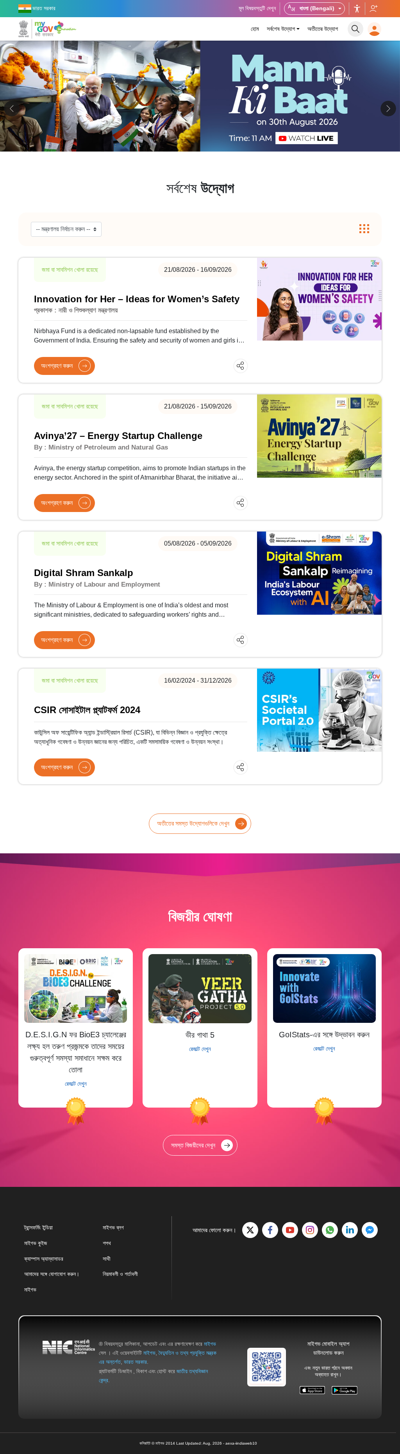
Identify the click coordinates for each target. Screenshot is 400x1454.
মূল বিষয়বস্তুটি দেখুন (257, 8)
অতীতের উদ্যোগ (322, 28)
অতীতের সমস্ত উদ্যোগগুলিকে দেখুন (193, 823)
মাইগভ (30, 1289)
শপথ (107, 1243)
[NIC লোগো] (69, 1362)
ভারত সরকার (135, 1362)
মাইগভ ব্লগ (113, 1227)
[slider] (200, 107)
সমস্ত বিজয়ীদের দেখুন (193, 1145)
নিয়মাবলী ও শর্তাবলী (120, 1274)
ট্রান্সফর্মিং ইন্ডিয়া (38, 1227)
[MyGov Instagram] (310, 1230)
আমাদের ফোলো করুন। (373, 8)
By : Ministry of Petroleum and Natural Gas (101, 447)
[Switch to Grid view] (364, 229)
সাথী (107, 1259)
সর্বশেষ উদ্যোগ (281, 28)
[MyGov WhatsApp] (330, 1230)
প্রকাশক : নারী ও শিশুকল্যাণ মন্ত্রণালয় (76, 310)
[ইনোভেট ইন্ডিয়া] (66, 27)
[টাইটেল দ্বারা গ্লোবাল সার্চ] (355, 29)
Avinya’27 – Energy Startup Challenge (118, 435)
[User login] (374, 29)
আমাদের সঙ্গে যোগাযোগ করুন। (51, 1274)
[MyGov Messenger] (370, 1230)
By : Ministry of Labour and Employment (97, 584)
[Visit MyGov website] (266, 1366)
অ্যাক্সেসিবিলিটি (357, 8)
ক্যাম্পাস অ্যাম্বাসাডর (43, 1259)
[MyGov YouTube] (290, 1230)
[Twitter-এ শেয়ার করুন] (233, 365)
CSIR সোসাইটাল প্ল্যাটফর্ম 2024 (87, 710)
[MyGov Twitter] (250, 1230)
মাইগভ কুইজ (35, 1243)
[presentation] (12, 108)
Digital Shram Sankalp (83, 572)
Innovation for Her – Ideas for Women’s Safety (136, 299)
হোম (255, 28)
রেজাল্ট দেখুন (76, 1083)
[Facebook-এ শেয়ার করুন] (219, 365)
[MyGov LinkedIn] (350, 1230)
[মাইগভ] (36, 29)
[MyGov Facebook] (270, 1230)
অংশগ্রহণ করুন (57, 365)
